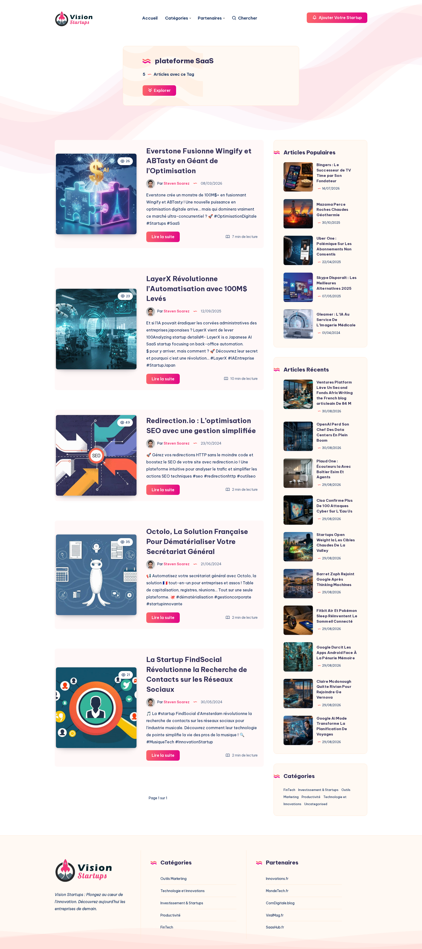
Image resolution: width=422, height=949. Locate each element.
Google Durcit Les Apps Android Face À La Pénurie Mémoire (336, 652)
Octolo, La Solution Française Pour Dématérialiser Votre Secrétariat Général (197, 541)
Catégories (176, 18)
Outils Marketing (173, 878)
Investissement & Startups (318, 790)
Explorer (162, 90)
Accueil (150, 18)
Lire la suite (166, 238)
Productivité (311, 797)
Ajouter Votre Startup (340, 17)
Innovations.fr (277, 878)
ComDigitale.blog (280, 903)
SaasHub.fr (275, 927)
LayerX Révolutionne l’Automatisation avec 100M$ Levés (196, 288)
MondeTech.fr (277, 891)
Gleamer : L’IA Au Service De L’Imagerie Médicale (336, 319)
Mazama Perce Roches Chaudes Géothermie (332, 209)
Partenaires (210, 18)
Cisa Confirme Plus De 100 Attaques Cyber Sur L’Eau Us (334, 505)
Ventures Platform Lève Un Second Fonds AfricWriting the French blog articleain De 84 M (334, 393)
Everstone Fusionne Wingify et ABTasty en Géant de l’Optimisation (199, 161)
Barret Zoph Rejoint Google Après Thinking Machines (335, 579)
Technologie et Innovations (182, 891)
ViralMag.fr (275, 915)
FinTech (289, 790)
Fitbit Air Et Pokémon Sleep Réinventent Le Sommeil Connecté (336, 616)
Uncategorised (315, 804)
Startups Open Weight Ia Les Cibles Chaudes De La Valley (335, 542)
